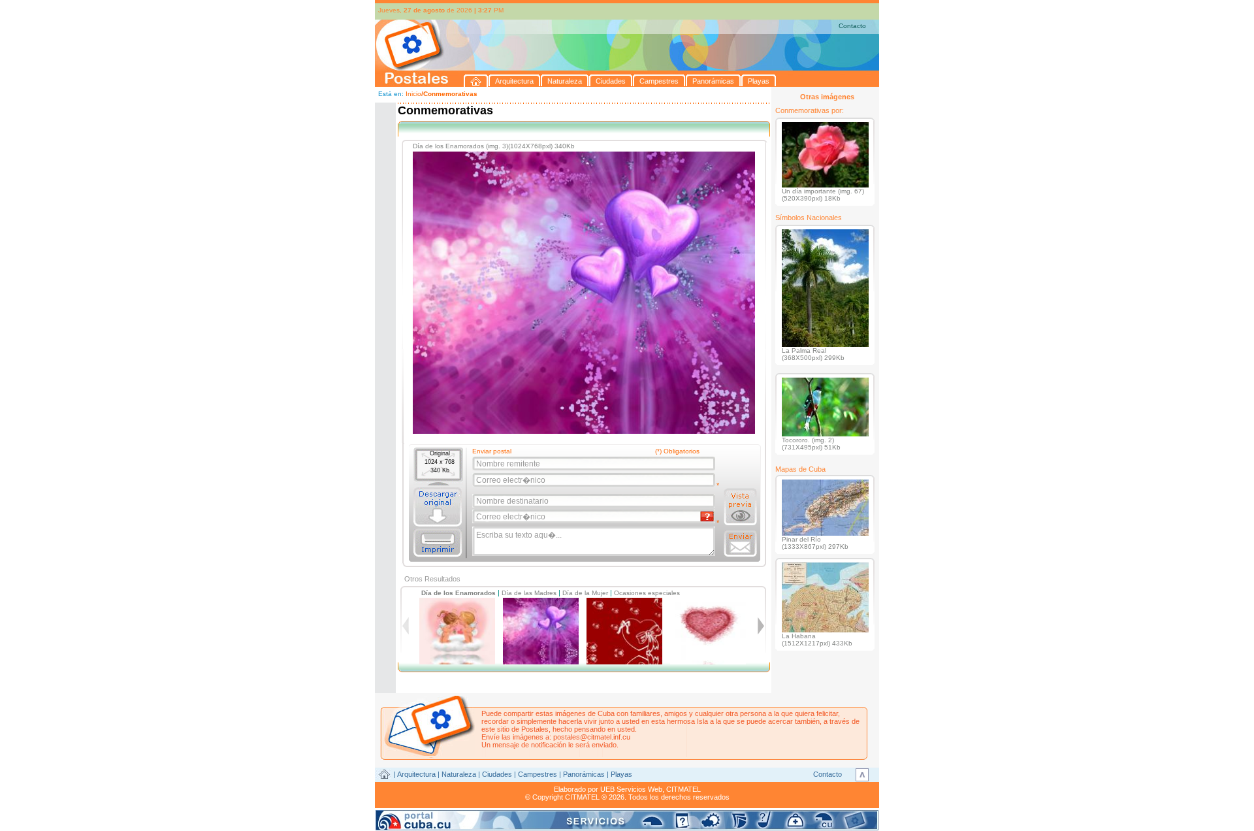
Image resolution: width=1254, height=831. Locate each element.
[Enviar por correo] (740, 543)
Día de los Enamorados (458, 592)
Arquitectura (416, 774)
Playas (621, 774)
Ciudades (497, 774)
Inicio (413, 93)
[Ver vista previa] (740, 507)
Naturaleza (459, 774)
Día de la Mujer (585, 592)
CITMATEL (683, 789)
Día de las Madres (529, 592)
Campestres (537, 774)
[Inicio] (476, 80)
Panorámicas (584, 774)
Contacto (852, 25)
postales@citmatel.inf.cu (591, 737)
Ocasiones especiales (647, 592)
